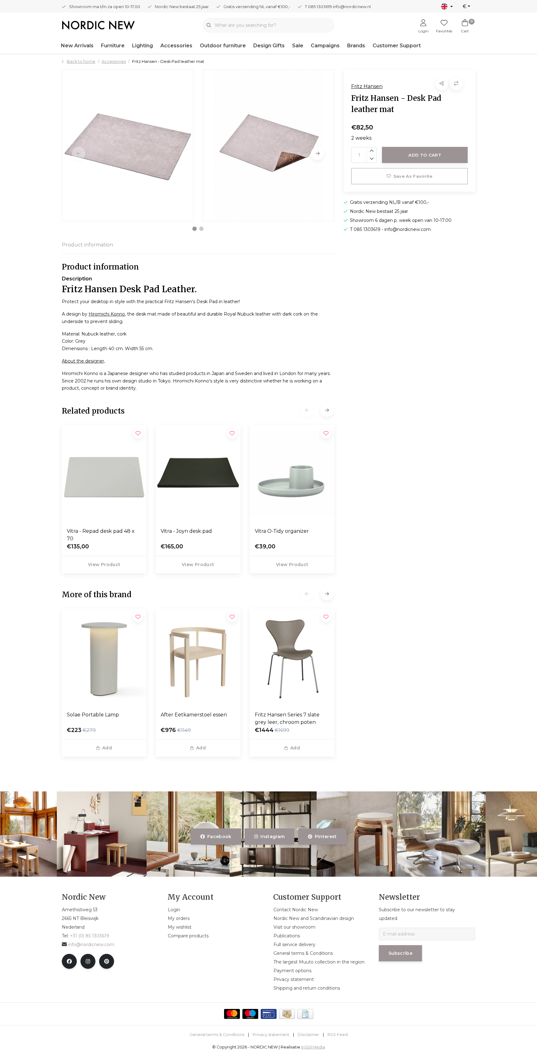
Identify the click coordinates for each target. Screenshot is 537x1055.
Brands (356, 46)
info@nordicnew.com (91, 944)
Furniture (113, 46)
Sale (297, 46)
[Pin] (269, 1014)
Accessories (176, 46)
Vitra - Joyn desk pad (186, 531)
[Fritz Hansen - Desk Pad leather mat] (127, 145)
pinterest (325, 836)
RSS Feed (338, 1034)
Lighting (142, 46)
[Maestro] (250, 1014)
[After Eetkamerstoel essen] (198, 657)
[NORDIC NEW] (98, 25)
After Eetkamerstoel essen (194, 715)
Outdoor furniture (223, 46)
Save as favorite (412, 176)
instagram (273, 836)
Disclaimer (308, 1034)
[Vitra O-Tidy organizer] (292, 474)
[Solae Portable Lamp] (104, 657)
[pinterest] (106, 961)
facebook (219, 836)
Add (107, 748)
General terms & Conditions (217, 1034)
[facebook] (69, 961)
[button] (194, 229)
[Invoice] (305, 1014)
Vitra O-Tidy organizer (282, 531)
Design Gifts (269, 46)
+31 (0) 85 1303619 (89, 936)
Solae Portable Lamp (93, 715)
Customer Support (397, 46)
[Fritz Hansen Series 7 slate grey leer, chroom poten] (292, 657)
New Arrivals (77, 46)
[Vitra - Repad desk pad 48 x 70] (104, 474)
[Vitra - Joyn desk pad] (198, 474)
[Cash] (287, 1014)
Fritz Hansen (367, 86)
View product (104, 564)
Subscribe (400, 953)
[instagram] (87, 961)
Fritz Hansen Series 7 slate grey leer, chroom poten (287, 718)
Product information (87, 245)
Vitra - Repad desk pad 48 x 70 (101, 535)
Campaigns (325, 46)
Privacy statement (271, 1034)
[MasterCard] (232, 1014)
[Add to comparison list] (456, 83)
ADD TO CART (424, 154)
